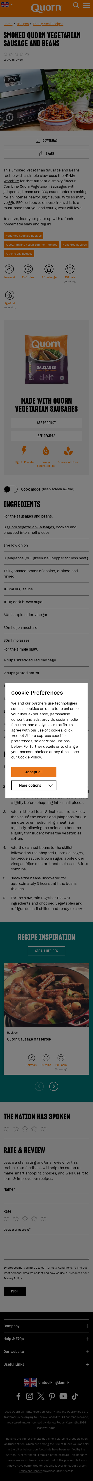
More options (30, 785)
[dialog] (46, 740)
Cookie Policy (29, 757)
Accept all (33, 772)
